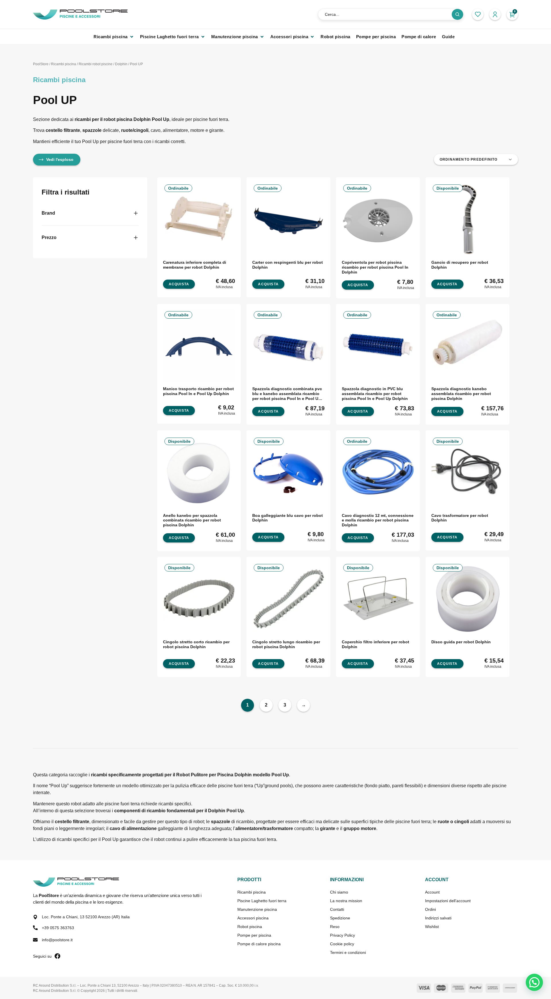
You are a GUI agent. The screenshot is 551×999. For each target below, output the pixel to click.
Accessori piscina (253, 918)
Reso (334, 926)
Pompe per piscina (254, 935)
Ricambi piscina (63, 64)
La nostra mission (346, 900)
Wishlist (432, 926)
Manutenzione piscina (257, 909)
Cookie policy (342, 944)
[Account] (495, 14)
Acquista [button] (179, 284)
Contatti (337, 909)
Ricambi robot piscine (95, 64)
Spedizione (340, 918)
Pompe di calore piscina (259, 944)
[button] (114, 37)
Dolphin (121, 64)
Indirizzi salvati (438, 918)
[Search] (457, 14)
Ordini (430, 909)
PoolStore (40, 64)
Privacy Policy (342, 935)
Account (432, 892)
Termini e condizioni (348, 952)
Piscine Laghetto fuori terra (261, 900)
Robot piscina (249, 926)
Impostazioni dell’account (448, 900)
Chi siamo (339, 892)
